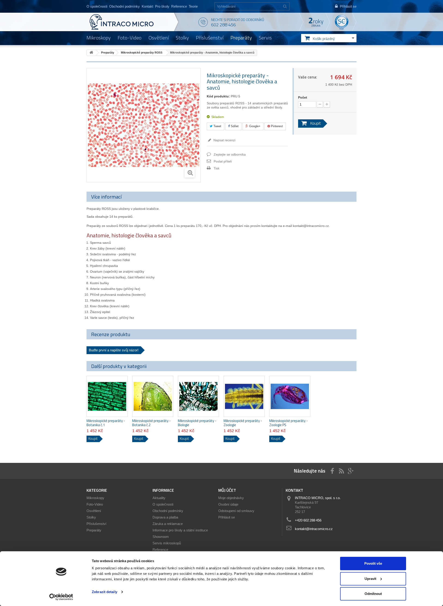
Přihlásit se (226, 517)
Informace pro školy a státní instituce (180, 530)
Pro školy (162, 6)
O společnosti (97, 6)
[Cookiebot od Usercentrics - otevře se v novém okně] (61, 597)
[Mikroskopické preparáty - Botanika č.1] (107, 396)
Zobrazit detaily (104, 592)
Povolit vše (373, 563)
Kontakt (147, 6)
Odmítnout (373, 594)
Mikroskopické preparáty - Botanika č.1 (106, 423)
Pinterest (276, 126)
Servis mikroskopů (167, 543)
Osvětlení (158, 38)
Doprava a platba (165, 517)
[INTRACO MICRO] (131, 22)
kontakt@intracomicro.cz (314, 529)
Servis (265, 38)
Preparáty (241, 38)
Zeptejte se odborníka (230, 154)
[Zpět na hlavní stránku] (91, 53)
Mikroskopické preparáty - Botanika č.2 (151, 423)
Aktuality (159, 498)
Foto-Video (129, 38)
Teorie (193, 6)
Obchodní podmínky (124, 6)
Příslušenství (210, 38)
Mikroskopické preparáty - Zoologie (243, 423)
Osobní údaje (228, 504)
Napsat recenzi (224, 140)
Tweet (217, 126)
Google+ (254, 126)
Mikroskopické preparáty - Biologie (197, 423)
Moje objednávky (231, 498)
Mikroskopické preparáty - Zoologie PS (288, 423)
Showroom (161, 537)
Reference (179, 6)
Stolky (182, 38)
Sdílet (234, 126)
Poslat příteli (223, 161)
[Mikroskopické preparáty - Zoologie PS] (289, 396)
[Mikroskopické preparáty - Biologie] (198, 396)
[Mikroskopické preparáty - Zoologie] (244, 396)
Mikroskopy (99, 38)
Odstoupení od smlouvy (236, 511)
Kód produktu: (218, 96)
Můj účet (227, 490)
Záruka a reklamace (168, 524)
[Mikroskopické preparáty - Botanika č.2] (152, 396)
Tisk (216, 168)
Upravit (370, 579)
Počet (302, 97)
